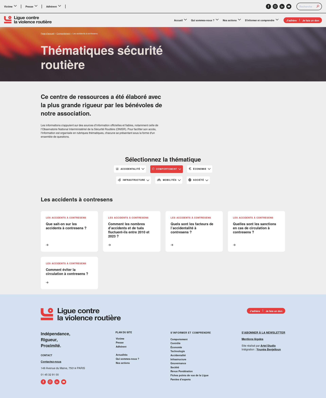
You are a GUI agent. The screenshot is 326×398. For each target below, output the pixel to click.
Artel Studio (268, 346)
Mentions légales (252, 339)
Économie (176, 347)
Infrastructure (178, 359)
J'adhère (291, 20)
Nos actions (230, 20)
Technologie (177, 351)
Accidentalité (178, 355)
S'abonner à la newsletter (263, 332)
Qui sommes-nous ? (202, 20)
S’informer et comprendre (259, 20)
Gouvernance (178, 363)
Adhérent (51, 6)
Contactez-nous (51, 362)
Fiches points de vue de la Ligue (189, 375)
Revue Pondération (181, 371)
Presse (29, 6)
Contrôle (175, 343)
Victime (8, 6)
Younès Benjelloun (268, 349)
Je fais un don (310, 20)
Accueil (178, 20)
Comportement (179, 339)
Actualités (122, 354)
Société (174, 367)
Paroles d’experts (180, 379)
